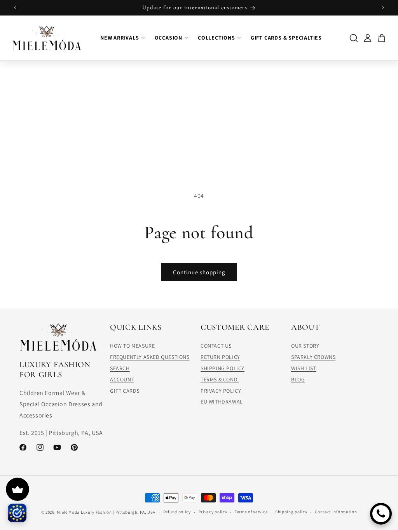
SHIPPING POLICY (222, 368)
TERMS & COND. (220, 379)
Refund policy (177, 511)
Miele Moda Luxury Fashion (84, 512)
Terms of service (251, 511)
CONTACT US (216, 345)
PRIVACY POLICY (221, 390)
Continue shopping (199, 272)
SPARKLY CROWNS (313, 356)
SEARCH (120, 368)
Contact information (336, 511)
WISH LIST (303, 368)
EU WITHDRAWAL (222, 401)
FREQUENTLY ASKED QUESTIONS (150, 356)
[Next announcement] (382, 7)
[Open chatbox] (381, 514)
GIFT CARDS (125, 390)
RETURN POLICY (220, 356)
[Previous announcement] (15, 7)
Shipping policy (291, 511)
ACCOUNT (122, 379)
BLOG (298, 379)
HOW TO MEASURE (132, 345)
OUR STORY (305, 345)
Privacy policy (213, 511)
